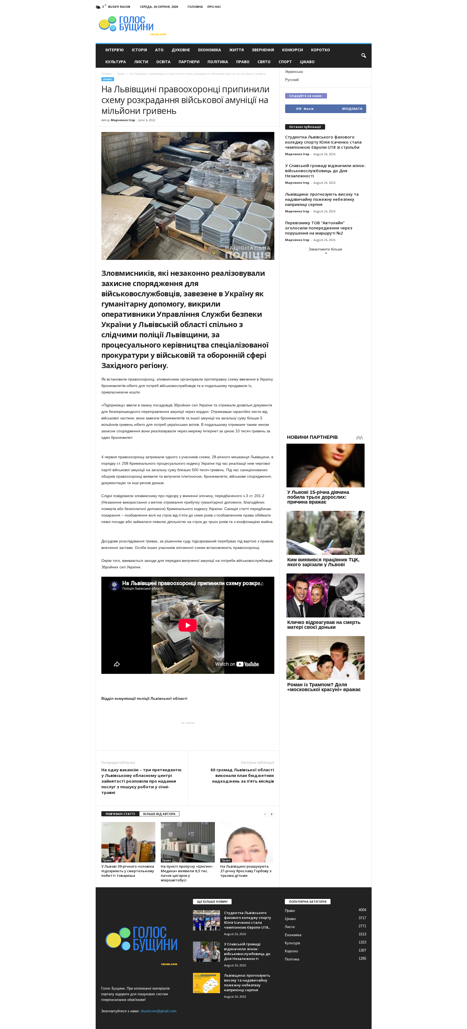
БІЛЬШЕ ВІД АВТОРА (159, 814)
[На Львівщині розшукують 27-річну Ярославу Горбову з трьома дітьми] (247, 842)
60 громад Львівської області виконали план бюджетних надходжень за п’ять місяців (242, 775)
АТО (159, 49)
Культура (115, 61)
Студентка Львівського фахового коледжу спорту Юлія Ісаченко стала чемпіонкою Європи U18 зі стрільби (323, 142)
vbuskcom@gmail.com (158, 1011)
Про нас (214, 7)
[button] (363, 56)
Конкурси (292, 49)
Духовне (181, 49)
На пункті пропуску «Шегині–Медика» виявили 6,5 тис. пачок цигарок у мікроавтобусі (187, 873)
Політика (218, 61)
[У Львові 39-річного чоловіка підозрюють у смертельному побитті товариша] (128, 842)
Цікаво (307, 61)
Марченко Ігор (123, 120)
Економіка (209, 49)
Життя (236, 49)
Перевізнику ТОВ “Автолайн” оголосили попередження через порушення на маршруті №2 (318, 228)
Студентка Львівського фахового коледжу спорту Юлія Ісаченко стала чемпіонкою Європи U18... (247, 920)
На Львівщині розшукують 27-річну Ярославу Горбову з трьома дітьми (245, 871)
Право (242, 61)
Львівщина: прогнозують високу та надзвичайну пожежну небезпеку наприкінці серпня (322, 199)
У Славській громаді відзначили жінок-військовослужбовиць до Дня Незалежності (325, 170)
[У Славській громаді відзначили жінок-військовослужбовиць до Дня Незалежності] (206, 952)
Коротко (320, 49)
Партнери (189, 61)
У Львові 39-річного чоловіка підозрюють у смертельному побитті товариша (127, 871)
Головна (195, 7)
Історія (139, 49)
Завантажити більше (325, 249)
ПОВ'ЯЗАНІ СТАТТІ (120, 814)
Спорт (285, 61)
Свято (264, 61)
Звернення (263, 49)
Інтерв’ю (114, 49)
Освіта (163, 61)
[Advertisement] (188, 736)
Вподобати (352, 109)
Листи (141, 61)
